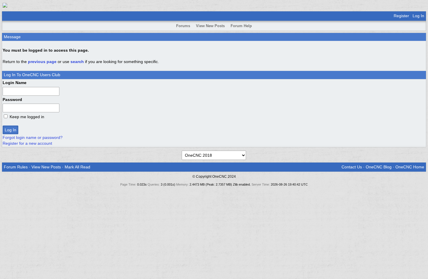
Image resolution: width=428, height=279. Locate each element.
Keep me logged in (27, 116)
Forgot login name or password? (33, 137)
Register (401, 15)
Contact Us (352, 167)
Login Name (14, 82)
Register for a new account (27, 143)
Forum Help (241, 26)
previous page (42, 61)
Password (12, 99)
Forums (183, 26)
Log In (418, 15)
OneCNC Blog (379, 167)
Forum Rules (16, 167)
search (77, 61)
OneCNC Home (409, 167)
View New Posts (210, 26)
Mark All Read (77, 167)
